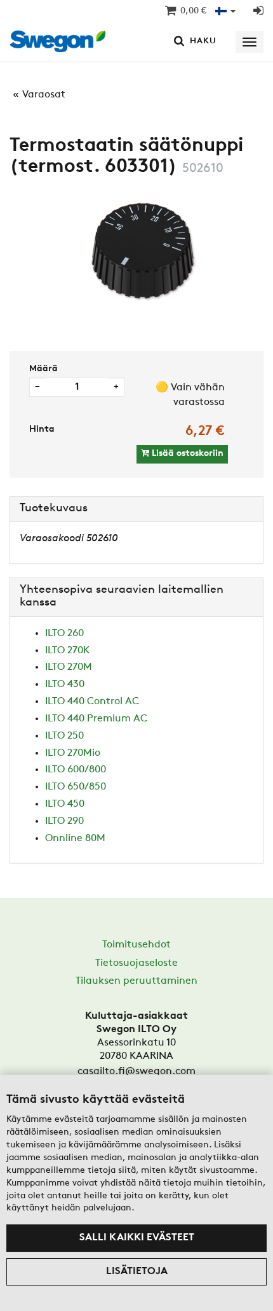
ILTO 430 (64, 684)
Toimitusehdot (136, 945)
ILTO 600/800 (75, 770)
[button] (225, 11)
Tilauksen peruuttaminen (136, 981)
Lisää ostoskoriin (186, 454)
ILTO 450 (64, 804)
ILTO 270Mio (72, 753)
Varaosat (43, 95)
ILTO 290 (64, 821)
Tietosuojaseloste (136, 963)
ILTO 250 (64, 736)
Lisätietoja (137, 1271)
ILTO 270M (68, 667)
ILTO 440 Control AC (92, 702)
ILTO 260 (64, 633)
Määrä (43, 369)
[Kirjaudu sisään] (258, 11)
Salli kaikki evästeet (136, 1238)
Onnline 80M (75, 838)
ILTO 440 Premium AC (96, 719)
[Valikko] (249, 42)
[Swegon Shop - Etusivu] (61, 42)
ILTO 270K (67, 651)
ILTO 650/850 (75, 787)
